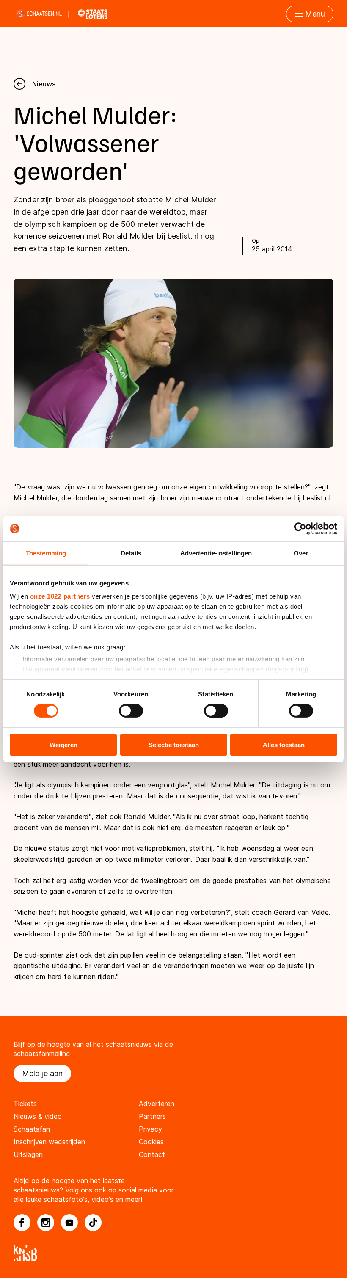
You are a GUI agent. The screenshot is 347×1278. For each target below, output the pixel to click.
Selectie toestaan (174, 744)
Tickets (25, 1103)
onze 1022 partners (60, 596)
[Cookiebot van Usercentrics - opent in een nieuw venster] (300, 528)
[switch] (131, 711)
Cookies (151, 1141)
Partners (152, 1116)
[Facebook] (22, 1222)
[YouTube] (69, 1222)
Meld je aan (42, 1073)
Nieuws (43, 84)
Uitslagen (28, 1154)
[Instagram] (45, 1222)
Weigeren (63, 744)
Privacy (150, 1129)
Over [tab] (301, 552)
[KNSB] (173, 1252)
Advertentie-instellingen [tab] (216, 552)
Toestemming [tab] (46, 552)
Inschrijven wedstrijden (49, 1141)
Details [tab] (131, 552)
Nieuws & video (38, 1116)
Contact (152, 1154)
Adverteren (156, 1103)
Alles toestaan (284, 744)
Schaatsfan (32, 1129)
